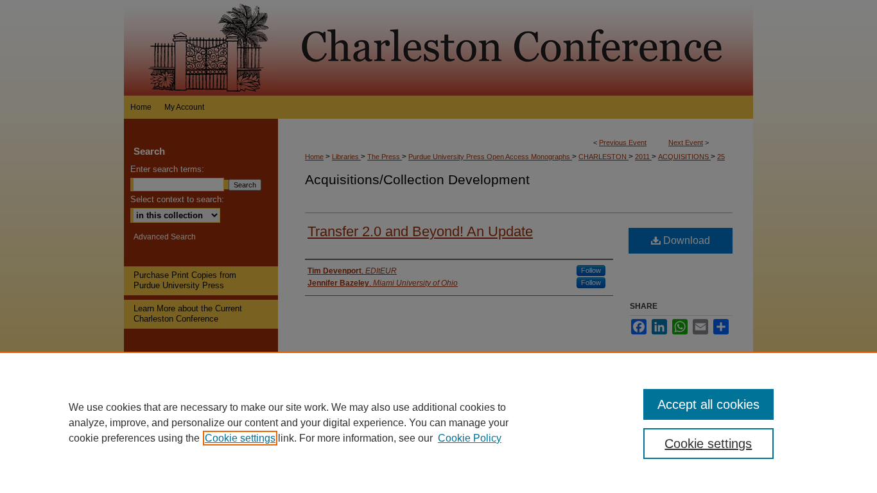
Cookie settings (240, 438)
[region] (438, 422)
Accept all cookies (708, 404)
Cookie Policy (469, 438)
